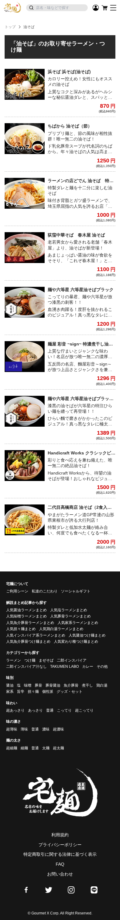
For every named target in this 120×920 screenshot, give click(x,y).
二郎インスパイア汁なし (26, 666)
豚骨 (38, 685)
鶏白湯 (101, 685)
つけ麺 (29, 660)
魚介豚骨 (71, 685)
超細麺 (11, 748)
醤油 (10, 685)
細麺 (24, 748)
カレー (87, 666)
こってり (64, 710)
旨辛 (20, 691)
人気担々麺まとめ (21, 629)
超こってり (84, 710)
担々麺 (33, 691)
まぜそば (46, 660)
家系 (10, 691)
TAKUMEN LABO (64, 666)
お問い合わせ (60, 874)
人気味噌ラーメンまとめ (26, 616)
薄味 (24, 729)
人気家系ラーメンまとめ (78, 623)
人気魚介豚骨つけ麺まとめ (28, 641)
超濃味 (58, 729)
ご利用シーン (17, 591)
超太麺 (58, 748)
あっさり (35, 710)
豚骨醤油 (53, 685)
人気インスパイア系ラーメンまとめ (35, 635)
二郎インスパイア (71, 660)
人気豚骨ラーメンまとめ (70, 616)
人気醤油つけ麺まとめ (87, 635)
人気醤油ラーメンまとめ (26, 610)
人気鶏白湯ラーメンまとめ (61, 629)
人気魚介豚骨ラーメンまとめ (30, 623)
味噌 (27, 685)
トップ (10, 27)
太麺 (46, 748)
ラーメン (13, 660)
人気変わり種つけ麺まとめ (76, 641)
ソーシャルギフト (75, 591)
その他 (102, 666)
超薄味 (11, 729)
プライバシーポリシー (60, 844)
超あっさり (15, 710)
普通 (50, 710)
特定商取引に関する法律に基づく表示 (60, 854)
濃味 (46, 729)
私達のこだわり (45, 591)
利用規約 (60, 834)
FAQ (60, 864)
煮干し (87, 685)
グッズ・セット (69, 691)
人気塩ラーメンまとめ (68, 610)
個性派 (47, 691)
